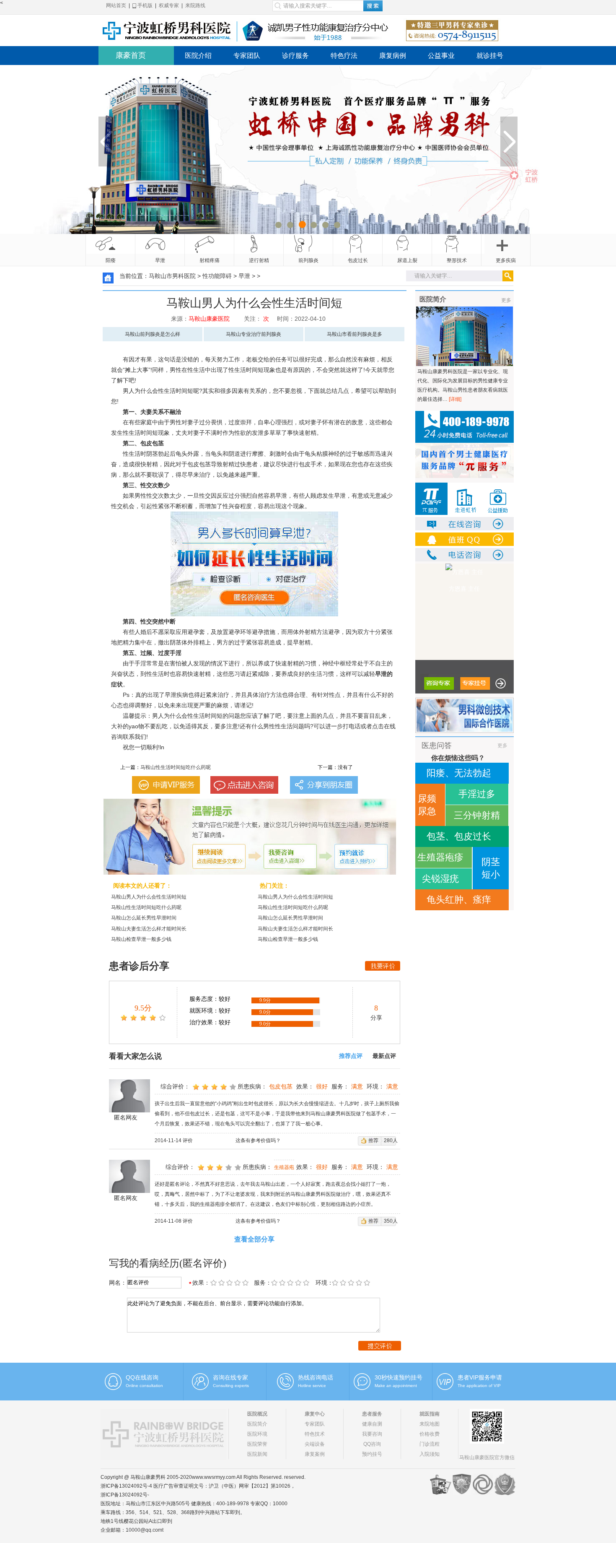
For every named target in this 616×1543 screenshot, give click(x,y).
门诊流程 (429, 1444)
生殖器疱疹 (440, 857)
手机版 (144, 5)
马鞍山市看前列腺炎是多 (354, 334)
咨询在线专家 (230, 1377)
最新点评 (384, 1056)
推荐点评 (350, 1056)
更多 (506, 300)
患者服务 (372, 1414)
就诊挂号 (489, 55)
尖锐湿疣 (440, 878)
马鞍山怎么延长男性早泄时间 (143, 918)
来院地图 (429, 1424)
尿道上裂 (407, 260)
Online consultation (144, 1385)
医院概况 (257, 1414)
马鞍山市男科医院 (172, 276)
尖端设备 (315, 1444)
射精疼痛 (209, 260)
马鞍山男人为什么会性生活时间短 (148, 897)
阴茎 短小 (490, 868)
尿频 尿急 (427, 804)
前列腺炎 (308, 260)
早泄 (160, 260)
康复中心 (315, 1414)
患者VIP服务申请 (480, 1377)
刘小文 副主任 (464, 588)
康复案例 (315, 1454)
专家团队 (246, 55)
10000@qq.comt (144, 1530)
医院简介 (257, 1424)
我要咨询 (372, 1434)
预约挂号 (372, 1454)
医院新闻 (257, 1454)
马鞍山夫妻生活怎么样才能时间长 (148, 929)
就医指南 (429, 1414)
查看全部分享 (254, 1239)
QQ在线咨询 (142, 1377)
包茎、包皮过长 (459, 836)
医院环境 (257, 1434)
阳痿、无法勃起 (459, 773)
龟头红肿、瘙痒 (459, 899)
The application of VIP (479, 1385)
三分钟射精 (477, 815)
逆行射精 (259, 260)
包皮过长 (358, 260)
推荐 (373, 1140)
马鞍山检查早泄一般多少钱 (141, 939)
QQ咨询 (372, 1444)
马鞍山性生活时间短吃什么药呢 (175, 767)
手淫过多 (476, 794)
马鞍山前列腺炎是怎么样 (152, 334)
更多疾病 (506, 260)
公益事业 (441, 55)
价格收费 (429, 1434)
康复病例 (392, 55)
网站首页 (116, 5)
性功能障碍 (217, 276)
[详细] (455, 399)
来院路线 (195, 5)
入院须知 (429, 1454)
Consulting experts (231, 1385)
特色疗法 (344, 55)
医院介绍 (198, 55)
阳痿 (111, 260)
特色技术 (315, 1434)
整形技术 (457, 260)
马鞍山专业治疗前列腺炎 (253, 334)
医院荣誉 (257, 1444)
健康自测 (372, 1424)
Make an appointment (396, 1385)
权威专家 (169, 5)
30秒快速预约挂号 (398, 1377)
